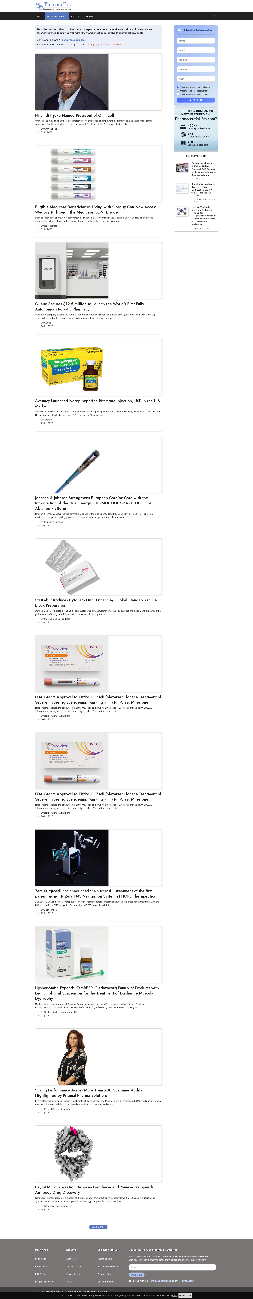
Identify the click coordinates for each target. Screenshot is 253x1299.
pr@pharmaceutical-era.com (107, 44)
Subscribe (195, 100)
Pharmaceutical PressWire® (194, 90)
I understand (185, 1295)
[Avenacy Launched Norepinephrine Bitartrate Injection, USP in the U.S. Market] (71, 367)
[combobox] (215, 16)
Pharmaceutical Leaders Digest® (196, 87)
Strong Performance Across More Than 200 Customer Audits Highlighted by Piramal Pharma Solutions (88, 1092)
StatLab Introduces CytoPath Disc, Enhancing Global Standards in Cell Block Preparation (97, 602)
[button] (57, 16)
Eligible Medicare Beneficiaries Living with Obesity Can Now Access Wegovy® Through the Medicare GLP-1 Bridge (96, 209)
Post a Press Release (73, 40)
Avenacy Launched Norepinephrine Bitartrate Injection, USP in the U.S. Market (98, 403)
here (174, 1295)
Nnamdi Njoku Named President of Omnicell (74, 115)
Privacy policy (187, 1280)
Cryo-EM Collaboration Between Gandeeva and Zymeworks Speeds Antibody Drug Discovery (94, 1189)
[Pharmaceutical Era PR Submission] (196, 129)
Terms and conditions (160, 1280)
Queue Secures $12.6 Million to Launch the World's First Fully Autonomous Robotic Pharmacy (89, 306)
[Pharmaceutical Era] (53, 6)
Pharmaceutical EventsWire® (194, 94)
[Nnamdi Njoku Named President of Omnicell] (71, 81)
